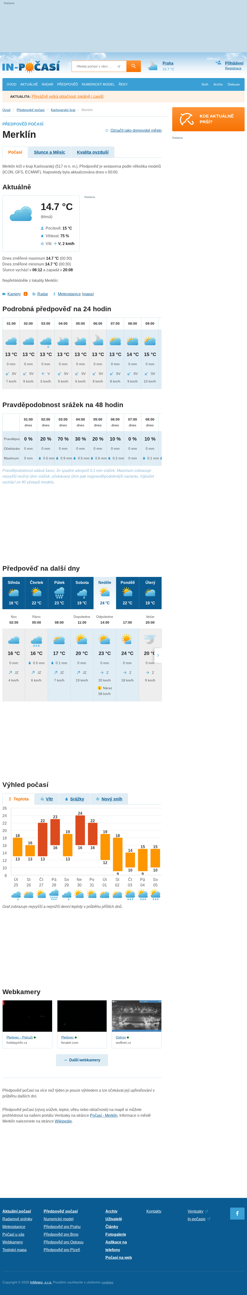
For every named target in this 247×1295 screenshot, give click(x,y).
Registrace (233, 68)
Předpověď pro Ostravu (63, 1242)
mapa (88, 294)
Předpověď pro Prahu (62, 1227)
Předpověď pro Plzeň (62, 1250)
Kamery (14, 294)
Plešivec (67, 1037)
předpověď (67, 84)
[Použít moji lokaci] (119, 67)
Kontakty (153, 1211)
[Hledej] (133, 66)
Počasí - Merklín (103, 1115)
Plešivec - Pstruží (20, 1037)
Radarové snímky (17, 1219)
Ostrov (121, 1037)
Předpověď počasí (31, 110)
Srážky (77, 799)
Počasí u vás (13, 1234)
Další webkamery (84, 1060)
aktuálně (29, 84)
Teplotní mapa (14, 1250)
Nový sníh (112, 799)
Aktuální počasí (16, 1211)
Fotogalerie (115, 1234)
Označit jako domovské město (136, 130)
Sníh (204, 84)
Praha (168, 63)
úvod (11, 84)
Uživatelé (113, 1219)
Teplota (21, 799)
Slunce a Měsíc (49, 152)
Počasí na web (118, 1257)
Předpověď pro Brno (61, 1234)
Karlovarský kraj (63, 110)
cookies (107, 1282)
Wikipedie (63, 1121)
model (98, 84)
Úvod (6, 110)
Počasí (15, 152)
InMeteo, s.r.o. (41, 1282)
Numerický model (59, 1219)
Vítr (49, 799)
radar (47, 84)
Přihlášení (234, 63)
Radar (42, 294)
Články (111, 1227)
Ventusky (195, 1211)
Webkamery (12, 1242)
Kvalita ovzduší (93, 152)
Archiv (218, 84)
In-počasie (197, 1219)
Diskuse (234, 84)
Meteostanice (69, 294)
